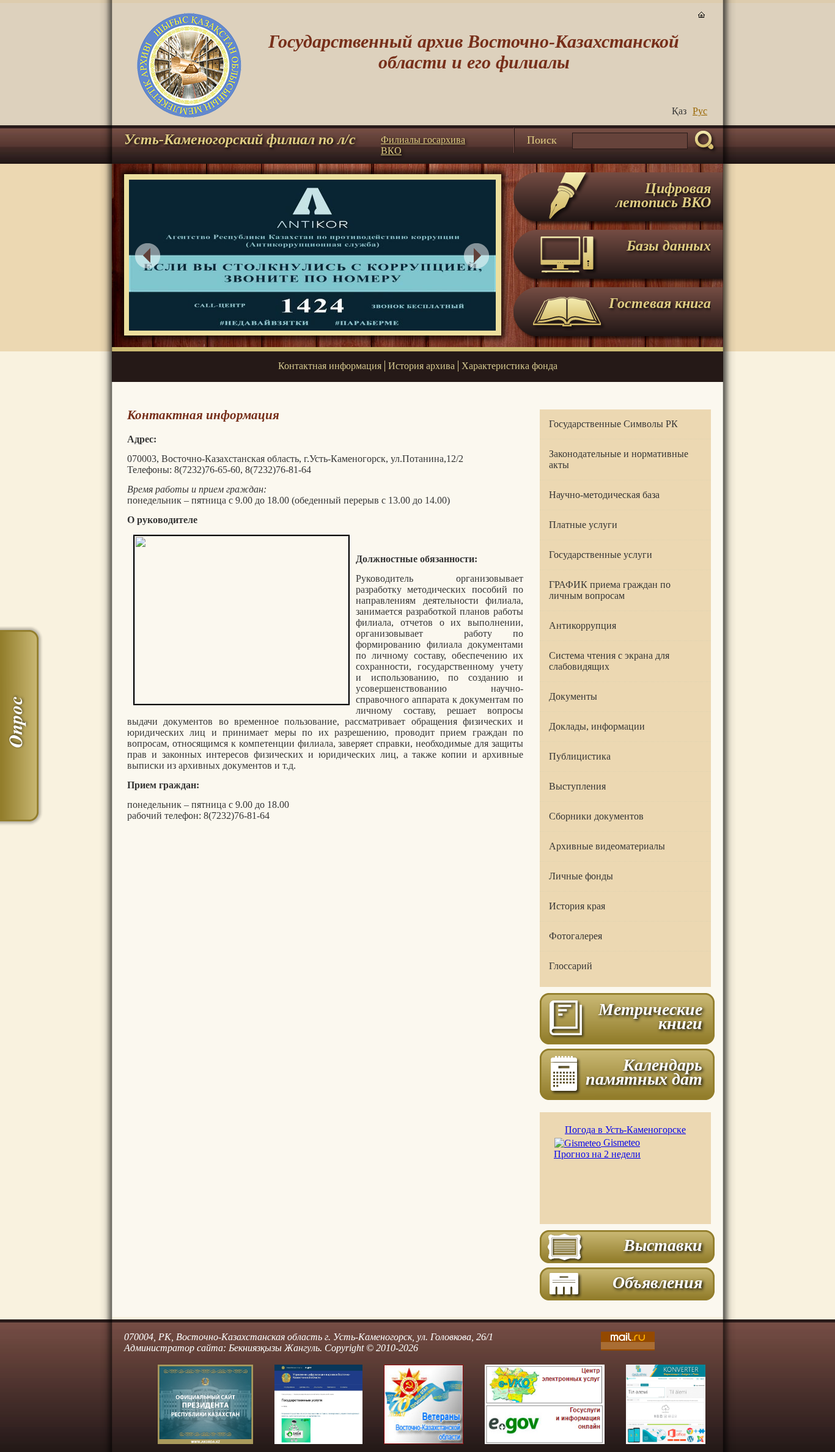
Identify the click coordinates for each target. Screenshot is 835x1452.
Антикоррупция (582, 625)
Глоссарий (570, 966)
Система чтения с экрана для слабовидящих (609, 661)
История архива (421, 366)
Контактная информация (329, 366)
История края (577, 906)
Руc (700, 111)
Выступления (577, 786)
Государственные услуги (600, 554)
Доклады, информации (597, 726)
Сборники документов (596, 816)
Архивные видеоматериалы (607, 846)
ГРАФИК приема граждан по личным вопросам (610, 590)
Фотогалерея (575, 936)
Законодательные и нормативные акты (618, 459)
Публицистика (580, 756)
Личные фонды (581, 876)
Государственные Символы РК (613, 424)
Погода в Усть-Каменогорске (625, 1129)
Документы (573, 696)
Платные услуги (583, 524)
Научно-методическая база (604, 495)
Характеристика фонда (509, 366)
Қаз (679, 111)
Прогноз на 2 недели (597, 1154)
